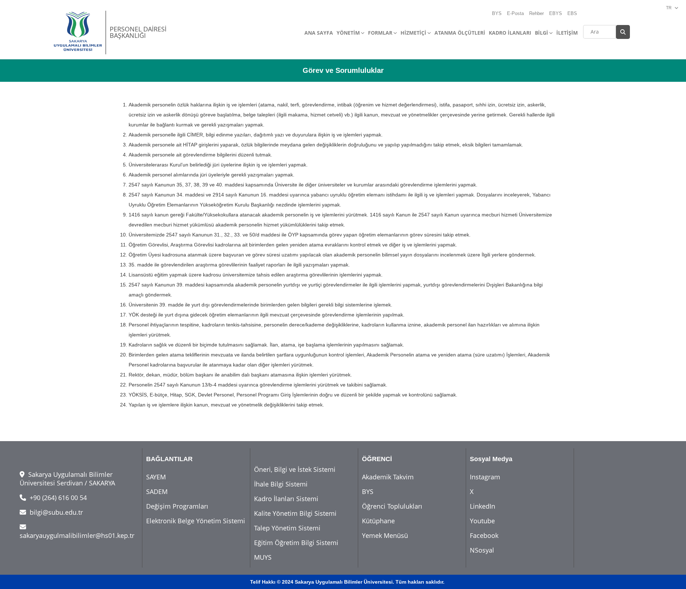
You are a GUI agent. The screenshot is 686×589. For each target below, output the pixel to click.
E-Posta (515, 13)
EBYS (555, 13)
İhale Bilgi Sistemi (281, 484)
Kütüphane (378, 520)
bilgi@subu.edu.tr (55, 512)
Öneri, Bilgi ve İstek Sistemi (294, 469)
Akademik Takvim (388, 477)
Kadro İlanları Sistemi (286, 498)
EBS (572, 13)
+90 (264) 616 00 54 (57, 497)
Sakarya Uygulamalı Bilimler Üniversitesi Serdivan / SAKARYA (67, 478)
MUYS (263, 557)
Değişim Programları (177, 506)
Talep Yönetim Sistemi (287, 528)
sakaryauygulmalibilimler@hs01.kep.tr (77, 535)
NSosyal (482, 550)
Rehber (536, 13)
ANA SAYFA (318, 32)
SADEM (157, 491)
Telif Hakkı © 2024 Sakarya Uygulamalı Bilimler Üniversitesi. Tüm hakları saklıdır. (347, 582)
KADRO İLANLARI (510, 32)
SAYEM (156, 477)
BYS (497, 13)
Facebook (484, 535)
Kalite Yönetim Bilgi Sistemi (295, 513)
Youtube (482, 520)
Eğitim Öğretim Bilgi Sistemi (296, 542)
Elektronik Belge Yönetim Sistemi (195, 520)
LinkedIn (482, 506)
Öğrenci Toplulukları (392, 506)
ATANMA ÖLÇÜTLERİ (459, 32)
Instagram (485, 477)
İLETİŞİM (567, 32)
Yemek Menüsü (385, 535)
